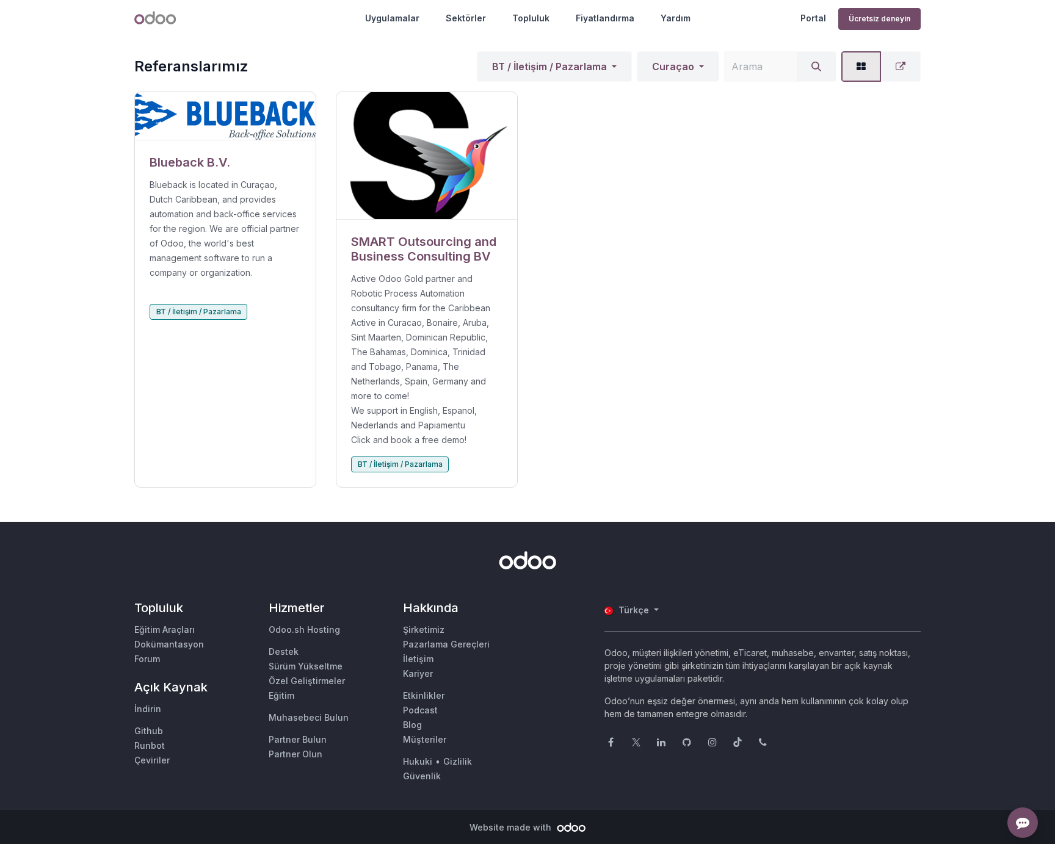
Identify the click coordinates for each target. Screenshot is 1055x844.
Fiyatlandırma (605, 18)
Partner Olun (295, 754)
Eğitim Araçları (164, 629)
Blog (412, 725)
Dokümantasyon (169, 644)
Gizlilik (457, 761)
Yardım (676, 18)
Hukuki (417, 761)
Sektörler (466, 18)
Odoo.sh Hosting (304, 629)
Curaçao (673, 66)
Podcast (420, 710)
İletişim (418, 659)
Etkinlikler (423, 695)
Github (148, 731)
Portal (813, 18)
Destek (284, 651)
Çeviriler (152, 760)
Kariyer (418, 673)
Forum (147, 659)
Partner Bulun (298, 739)
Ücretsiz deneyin (879, 18)
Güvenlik (422, 776)
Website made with (511, 827)
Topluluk (530, 18)
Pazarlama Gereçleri (446, 644)
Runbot (149, 745)
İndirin (147, 709)
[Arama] (816, 66)
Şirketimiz (423, 629)
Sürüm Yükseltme (306, 666)
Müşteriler (424, 739)
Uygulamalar (392, 18)
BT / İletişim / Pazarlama (549, 66)
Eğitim (281, 695)
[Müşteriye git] (225, 116)
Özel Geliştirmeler (307, 681)
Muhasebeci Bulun (309, 717)
